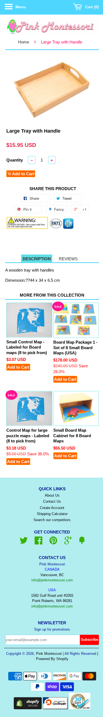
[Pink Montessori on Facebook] (38, 542)
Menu (20, 7)
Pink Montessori (49, 654)
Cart (91, 7)
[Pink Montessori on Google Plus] (68, 542)
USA (52, 590)
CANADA (52, 569)
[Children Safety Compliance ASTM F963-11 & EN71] (61, 227)
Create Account (52, 508)
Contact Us (52, 501)
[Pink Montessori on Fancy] (82, 542)
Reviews (68, 258)
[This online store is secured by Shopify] (28, 707)
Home (23, 42)
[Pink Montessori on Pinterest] (53, 542)
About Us (52, 495)
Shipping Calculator (52, 514)
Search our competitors (52, 520)
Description (37, 258)
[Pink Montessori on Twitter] (24, 542)
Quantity (14, 160)
